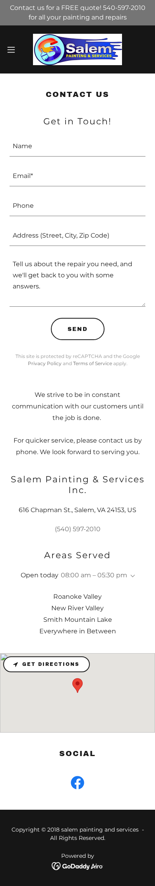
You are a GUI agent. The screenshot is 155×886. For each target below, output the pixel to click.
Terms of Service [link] (92, 363)
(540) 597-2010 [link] (78, 529)
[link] (77, 49)
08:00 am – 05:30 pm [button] (94, 575)
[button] (14, 50)
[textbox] (77, 146)
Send (78, 329)
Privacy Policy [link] (45, 363)
